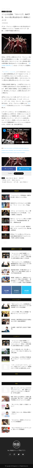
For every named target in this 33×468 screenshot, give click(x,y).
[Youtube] (23, 454)
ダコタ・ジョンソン (16, 180)
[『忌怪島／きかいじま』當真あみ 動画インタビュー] (6, 414)
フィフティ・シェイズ (9, 71)
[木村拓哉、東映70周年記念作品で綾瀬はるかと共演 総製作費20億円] (6, 321)
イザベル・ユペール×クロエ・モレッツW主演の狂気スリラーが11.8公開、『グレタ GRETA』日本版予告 (20, 212)
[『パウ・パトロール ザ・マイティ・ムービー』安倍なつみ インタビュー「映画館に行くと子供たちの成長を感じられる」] (6, 367)
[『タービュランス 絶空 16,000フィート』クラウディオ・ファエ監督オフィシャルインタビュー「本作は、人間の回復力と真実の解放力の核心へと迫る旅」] (6, 255)
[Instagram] (14, 454)
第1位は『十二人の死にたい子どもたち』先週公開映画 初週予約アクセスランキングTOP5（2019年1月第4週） (20, 236)
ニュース (8, 9)
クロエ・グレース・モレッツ (11, 178)
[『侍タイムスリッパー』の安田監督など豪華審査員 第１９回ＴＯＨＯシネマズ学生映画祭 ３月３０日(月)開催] (6, 264)
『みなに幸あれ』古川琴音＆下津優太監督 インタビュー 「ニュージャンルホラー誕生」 (21, 359)
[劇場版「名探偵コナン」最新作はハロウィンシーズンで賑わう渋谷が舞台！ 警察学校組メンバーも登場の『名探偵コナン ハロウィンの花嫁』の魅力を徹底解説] (6, 279)
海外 (10, 11)
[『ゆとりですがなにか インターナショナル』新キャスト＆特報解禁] (6, 430)
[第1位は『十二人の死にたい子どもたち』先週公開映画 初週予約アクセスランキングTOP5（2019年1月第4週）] (6, 236)
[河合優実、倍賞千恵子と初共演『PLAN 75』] (6, 329)
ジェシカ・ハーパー (6, 180)
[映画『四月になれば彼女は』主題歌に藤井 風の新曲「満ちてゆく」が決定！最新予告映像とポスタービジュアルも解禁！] (6, 399)
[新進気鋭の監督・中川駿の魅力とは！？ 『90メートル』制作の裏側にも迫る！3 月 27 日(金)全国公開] (6, 272)
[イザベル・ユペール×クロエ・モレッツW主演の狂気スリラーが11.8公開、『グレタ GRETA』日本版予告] (6, 213)
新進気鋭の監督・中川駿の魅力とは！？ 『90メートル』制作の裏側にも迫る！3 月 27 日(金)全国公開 (21, 271)
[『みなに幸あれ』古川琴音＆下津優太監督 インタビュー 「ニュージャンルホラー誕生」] (6, 359)
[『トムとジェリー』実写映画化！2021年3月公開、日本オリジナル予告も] (6, 197)
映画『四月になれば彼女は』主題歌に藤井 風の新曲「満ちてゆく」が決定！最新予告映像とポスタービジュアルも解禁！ (21, 398)
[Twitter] (18, 454)
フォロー (16, 286)
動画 (7, 11)
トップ (3, 9)
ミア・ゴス (16, 182)
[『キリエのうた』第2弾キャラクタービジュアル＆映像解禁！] (6, 422)
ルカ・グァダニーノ (24, 182)
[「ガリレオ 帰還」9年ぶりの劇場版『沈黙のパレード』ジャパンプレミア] (6, 314)
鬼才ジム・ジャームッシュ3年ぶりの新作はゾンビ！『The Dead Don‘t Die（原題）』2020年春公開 (20, 220)
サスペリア (21, 178)
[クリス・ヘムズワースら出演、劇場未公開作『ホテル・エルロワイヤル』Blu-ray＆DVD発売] (6, 228)
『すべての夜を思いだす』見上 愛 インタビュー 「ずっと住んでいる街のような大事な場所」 (21, 351)
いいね (6, 286)
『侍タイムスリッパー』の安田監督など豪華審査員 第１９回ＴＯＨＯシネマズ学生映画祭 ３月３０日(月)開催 (21, 263)
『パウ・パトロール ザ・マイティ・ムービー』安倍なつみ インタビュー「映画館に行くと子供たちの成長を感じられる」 (21, 366)
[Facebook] (10, 454)
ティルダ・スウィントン (7, 182)
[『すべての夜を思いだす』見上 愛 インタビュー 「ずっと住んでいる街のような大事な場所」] (6, 351)
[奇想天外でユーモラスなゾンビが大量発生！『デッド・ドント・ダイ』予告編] (6, 205)
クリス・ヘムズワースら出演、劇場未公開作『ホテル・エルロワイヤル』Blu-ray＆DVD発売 (20, 228)
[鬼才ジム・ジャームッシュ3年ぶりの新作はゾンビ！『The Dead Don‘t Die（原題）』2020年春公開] (6, 220)
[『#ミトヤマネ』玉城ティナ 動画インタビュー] (6, 406)
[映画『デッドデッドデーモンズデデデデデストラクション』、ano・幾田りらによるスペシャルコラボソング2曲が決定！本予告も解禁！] (6, 390)
